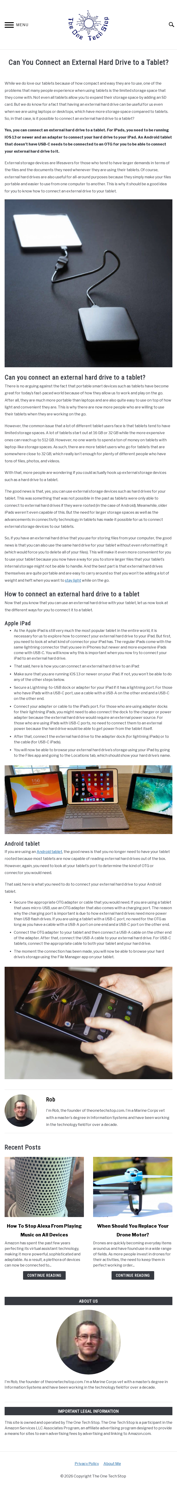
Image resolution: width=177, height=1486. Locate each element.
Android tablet (49, 852)
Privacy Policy (87, 1463)
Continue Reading (44, 1275)
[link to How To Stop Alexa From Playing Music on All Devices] (44, 1187)
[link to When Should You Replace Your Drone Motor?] (132, 1187)
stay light (73, 580)
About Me (112, 1463)
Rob (50, 1099)
